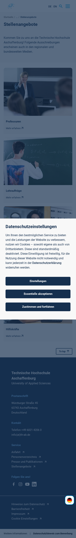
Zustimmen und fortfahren (38, 306)
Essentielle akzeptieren (38, 294)
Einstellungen (38, 281)
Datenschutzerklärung (46, 263)
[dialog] (38, 269)
